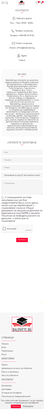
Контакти (7, 386)
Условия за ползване (12, 393)
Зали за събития (10, 375)
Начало (5, 344)
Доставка (6, 389)
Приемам (16, 406)
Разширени (28, 406)
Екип (4, 354)
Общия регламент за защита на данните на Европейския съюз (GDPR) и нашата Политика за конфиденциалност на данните (22, 213)
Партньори (7, 351)
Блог (4, 347)
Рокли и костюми (10, 372)
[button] (6, 2)
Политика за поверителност (16, 396)
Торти (5, 365)
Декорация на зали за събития (17, 368)
